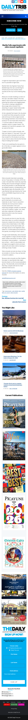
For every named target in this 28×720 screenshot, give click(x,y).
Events (24, 702)
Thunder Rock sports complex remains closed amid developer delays (13, 385)
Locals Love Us (6, 704)
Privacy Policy (14, 708)
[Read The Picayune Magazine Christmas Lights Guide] (14, 553)
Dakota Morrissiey (14, 332)
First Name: (14, 654)
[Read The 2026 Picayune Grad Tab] (14, 513)
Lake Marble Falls (19, 37)
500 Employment (6, 694)
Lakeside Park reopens (19, 301)
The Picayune (21, 704)
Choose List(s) (14, 646)
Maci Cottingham (13, 388)
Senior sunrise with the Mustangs (13, 330)
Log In (19, 30)
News (6, 37)
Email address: (14, 671)
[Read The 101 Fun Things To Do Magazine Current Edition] (14, 445)
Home (3, 37)
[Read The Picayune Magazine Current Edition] (14, 413)
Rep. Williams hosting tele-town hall (13, 297)
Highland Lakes (11, 37)
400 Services (5, 692)
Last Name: (14, 662)
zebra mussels (14, 292)
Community (13, 702)
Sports (8, 702)
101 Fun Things (14, 704)
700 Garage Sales (7, 695)
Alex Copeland (17, 50)
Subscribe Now (11, 30)
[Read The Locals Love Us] (14, 478)
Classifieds (19, 702)
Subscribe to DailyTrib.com (14, 712)
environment (8, 291)
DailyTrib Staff (13, 360)
